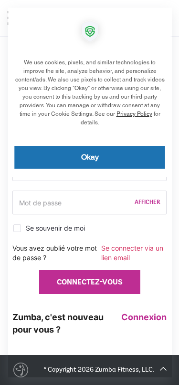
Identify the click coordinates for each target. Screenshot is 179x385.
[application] (89, 192)
